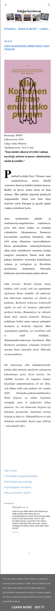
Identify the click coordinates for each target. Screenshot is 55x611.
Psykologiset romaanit (17, 487)
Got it (40, 607)
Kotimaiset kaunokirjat (18, 481)
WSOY (27, 492)
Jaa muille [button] (10, 470)
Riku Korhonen (13, 492)
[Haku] (49, 4)
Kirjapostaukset (27, 476)
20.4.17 (25, 507)
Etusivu (10, 28)
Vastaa (15, 532)
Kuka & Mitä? (27, 28)
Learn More (22, 607)
